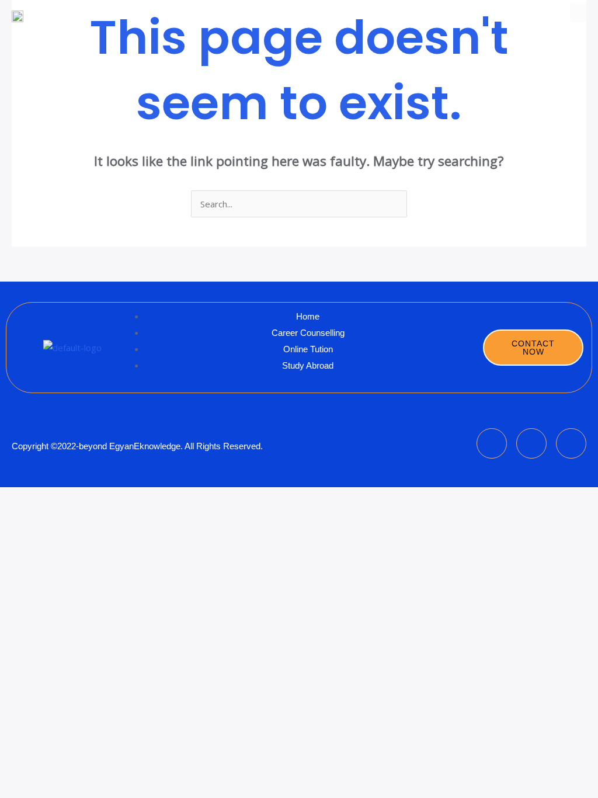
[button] (578, 12)
